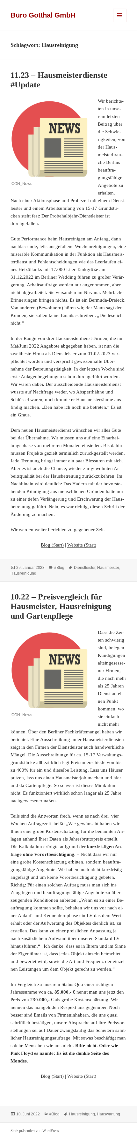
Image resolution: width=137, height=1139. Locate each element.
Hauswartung (108, 1114)
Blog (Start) (52, 544)
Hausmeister (108, 567)
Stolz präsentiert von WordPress (35, 1130)
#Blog (59, 567)
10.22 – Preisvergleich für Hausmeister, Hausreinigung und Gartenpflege (61, 606)
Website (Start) (81, 544)
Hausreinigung (23, 573)
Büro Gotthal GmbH (43, 15)
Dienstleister (84, 567)
